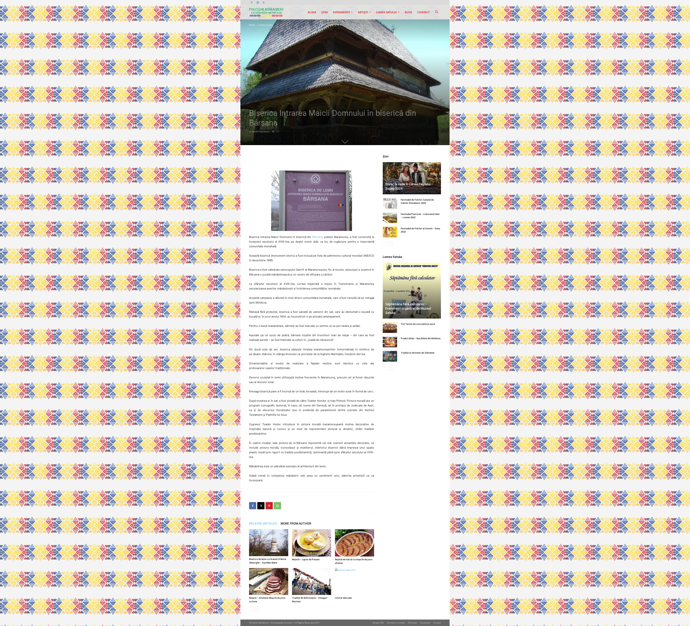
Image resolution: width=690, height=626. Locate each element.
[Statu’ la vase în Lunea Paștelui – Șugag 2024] (412, 178)
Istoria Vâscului (343, 598)
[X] (263, 2)
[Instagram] (257, 2)
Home (252, 24)
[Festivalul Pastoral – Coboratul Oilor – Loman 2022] (390, 217)
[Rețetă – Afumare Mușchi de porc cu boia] (268, 581)
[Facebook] (251, 2)
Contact (423, 12)
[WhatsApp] (277, 505)
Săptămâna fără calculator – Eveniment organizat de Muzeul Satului (408, 308)
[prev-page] (251, 608)
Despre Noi (378, 622)
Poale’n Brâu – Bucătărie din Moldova (420, 338)
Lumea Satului (386, 12)
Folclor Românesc (261, 131)
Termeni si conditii (396, 622)
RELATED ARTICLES (263, 523)
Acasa (312, 12)
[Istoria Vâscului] (354, 581)
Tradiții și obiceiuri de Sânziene (417, 352)
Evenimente (341, 12)
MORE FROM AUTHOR (296, 523)
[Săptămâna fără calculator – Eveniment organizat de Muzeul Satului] (412, 291)
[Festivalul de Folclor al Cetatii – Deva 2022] (390, 232)
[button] (436, 12)
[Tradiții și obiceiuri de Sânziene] (390, 356)
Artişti (363, 12)
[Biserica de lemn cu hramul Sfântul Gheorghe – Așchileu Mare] (268, 542)
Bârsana (317, 237)
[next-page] (257, 608)
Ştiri (324, 12)
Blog (408, 12)
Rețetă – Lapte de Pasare (305, 559)
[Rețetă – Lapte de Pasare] (311, 542)
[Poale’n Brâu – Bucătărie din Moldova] (390, 342)
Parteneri (412, 622)
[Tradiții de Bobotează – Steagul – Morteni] (311, 581)
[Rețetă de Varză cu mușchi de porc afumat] (354, 542)
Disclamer (425, 622)
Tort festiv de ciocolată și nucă (418, 324)
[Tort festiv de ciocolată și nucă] (390, 327)
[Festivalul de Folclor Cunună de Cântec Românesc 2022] (390, 203)
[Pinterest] (269, 505)
